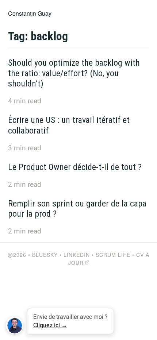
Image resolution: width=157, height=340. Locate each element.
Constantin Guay (29, 13)
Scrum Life (113, 254)
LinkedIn (77, 254)
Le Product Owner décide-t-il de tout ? (75, 167)
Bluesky (45, 254)
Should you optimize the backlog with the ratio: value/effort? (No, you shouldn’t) (74, 73)
